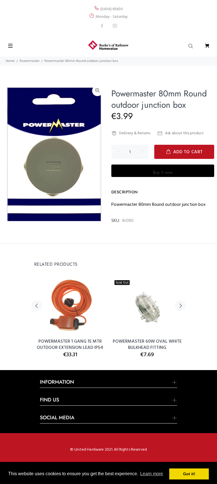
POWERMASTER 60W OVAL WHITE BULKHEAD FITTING (147, 344)
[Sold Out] (147, 305)
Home (10, 61)
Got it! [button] (189, 474)
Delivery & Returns (134, 133)
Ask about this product (184, 133)
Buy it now (163, 172)
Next (180, 305)
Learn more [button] (151, 473)
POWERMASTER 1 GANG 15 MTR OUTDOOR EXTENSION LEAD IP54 (70, 344)
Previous (36, 305)
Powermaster (29, 61)
